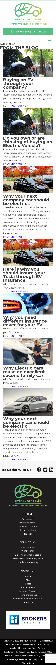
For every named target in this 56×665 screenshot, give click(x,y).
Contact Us (28, 602)
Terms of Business (28, 594)
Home (28, 576)
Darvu (31, 663)
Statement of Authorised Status (28, 598)
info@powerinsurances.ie (29, 554)
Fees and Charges (28, 591)
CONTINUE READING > (15, 105)
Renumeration (28, 587)
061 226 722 (39, 31)
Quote (28, 583)
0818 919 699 (21, 31)
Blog (28, 580)
